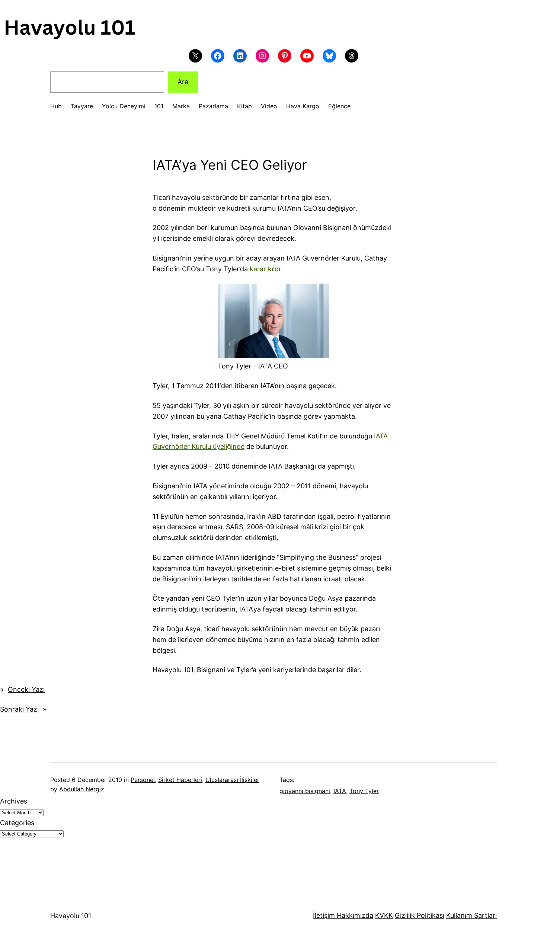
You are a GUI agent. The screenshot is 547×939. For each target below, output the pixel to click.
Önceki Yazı (26, 689)
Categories (17, 823)
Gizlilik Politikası (419, 915)
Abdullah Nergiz (81, 789)
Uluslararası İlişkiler (232, 779)
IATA (339, 791)
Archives (13, 801)
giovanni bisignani (304, 791)
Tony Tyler (364, 791)
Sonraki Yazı (19, 709)
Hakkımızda (354, 915)
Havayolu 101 (70, 916)
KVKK (384, 915)
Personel (143, 779)
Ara (182, 82)
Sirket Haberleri (180, 779)
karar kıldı (265, 269)
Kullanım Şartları (471, 915)
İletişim (324, 915)
